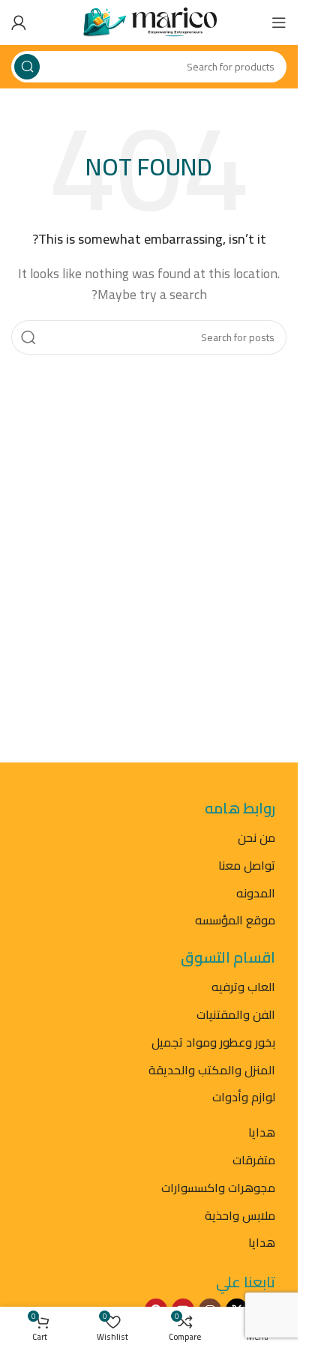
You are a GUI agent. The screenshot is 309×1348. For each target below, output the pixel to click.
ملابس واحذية (240, 1215)
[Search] (27, 66)
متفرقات (253, 1160)
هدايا (261, 1132)
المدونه (255, 893)
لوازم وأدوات (243, 1097)
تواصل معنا (246, 865)
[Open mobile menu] (279, 22)
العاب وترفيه (243, 986)
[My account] (19, 22)
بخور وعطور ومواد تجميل (213, 1042)
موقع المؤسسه (235, 920)
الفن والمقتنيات (235, 1014)
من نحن (256, 837)
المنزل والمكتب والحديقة (211, 1070)
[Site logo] (149, 21)
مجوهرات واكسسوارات (218, 1187)
